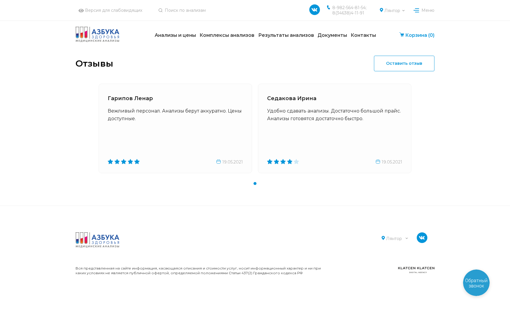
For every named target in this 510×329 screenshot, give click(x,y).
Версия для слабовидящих (113, 10)
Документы (332, 35)
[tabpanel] (175, 128)
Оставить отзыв (404, 63)
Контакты (363, 35)
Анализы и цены (175, 35)
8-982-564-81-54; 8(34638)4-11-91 (349, 10)
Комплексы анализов (227, 35)
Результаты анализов (286, 35)
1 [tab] (255, 183)
